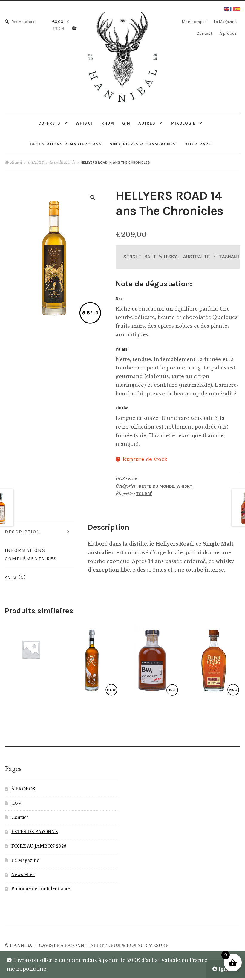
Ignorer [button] (228, 969)
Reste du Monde (62, 162)
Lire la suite (152, 659)
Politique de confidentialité (40, 888)
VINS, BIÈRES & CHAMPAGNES (143, 144)
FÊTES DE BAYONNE (34, 831)
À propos (228, 33)
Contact (204, 33)
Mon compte (194, 21)
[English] (227, 9)
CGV (16, 803)
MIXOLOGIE (183, 123)
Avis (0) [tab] (15, 577)
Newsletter (23, 874)
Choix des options (30, 649)
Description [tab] (23, 532)
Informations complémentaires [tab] (31, 554)
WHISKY (84, 123)
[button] (92, 197)
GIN (126, 123)
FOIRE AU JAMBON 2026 (38, 846)
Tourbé (144, 493)
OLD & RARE (197, 144)
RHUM (107, 123)
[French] (232, 9)
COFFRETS (49, 123)
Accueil (16, 162)
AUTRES (146, 123)
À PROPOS (23, 789)
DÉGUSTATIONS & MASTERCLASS (66, 144)
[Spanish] (238, 9)
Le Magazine (225, 21)
